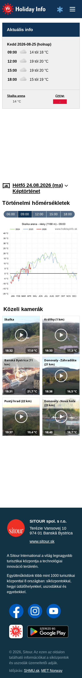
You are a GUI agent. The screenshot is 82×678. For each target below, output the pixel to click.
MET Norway (51, 671)
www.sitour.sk (42, 541)
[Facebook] (16, 611)
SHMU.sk (31, 671)
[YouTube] (53, 611)
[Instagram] (35, 611)
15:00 (53, 214)
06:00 (11, 214)
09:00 (25, 214)
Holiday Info (19, 5)
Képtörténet (26, 191)
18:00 (68, 214)
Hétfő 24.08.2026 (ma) (38, 185)
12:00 (39, 214)
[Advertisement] (41, 142)
